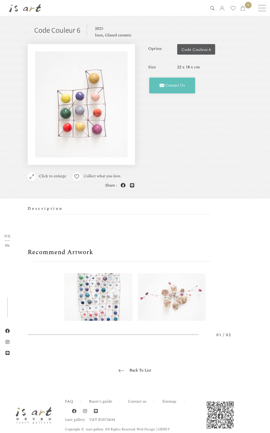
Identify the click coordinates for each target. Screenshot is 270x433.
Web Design (146, 429)
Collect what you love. (102, 176)
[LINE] (96, 411)
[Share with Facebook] (122, 186)
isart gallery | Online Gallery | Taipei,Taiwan (25, 8)
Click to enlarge (52, 176)
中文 (7, 236)
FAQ (69, 401)
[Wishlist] (233, 8)
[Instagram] (85, 411)
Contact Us (174, 85)
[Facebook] (74, 411)
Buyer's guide (100, 401)
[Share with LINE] (131, 186)
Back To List (140, 370)
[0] (243, 8)
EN (7, 245)
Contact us (137, 401)
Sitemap (169, 401)
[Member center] (222, 8)
